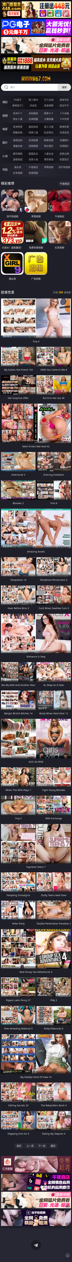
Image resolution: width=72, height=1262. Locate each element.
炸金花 (33, 105)
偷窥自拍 (17, 140)
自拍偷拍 (33, 113)
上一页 (30, 1145)
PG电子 (18, 99)
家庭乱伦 (33, 153)
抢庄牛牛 (64, 105)
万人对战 (48, 99)
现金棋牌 (48, 105)
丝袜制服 (33, 119)
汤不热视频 (64, 167)
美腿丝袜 (17, 145)
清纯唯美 (33, 145)
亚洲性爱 (17, 126)
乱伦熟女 (48, 132)
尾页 (53, 1145)
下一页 (41, 1145)
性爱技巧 (64, 159)
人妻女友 (48, 153)
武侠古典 (64, 153)
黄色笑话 (48, 159)
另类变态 (64, 132)
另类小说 (33, 159)
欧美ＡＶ (48, 113)
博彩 (5, 102)
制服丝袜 (17, 132)
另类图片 (64, 145)
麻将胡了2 (17, 105)
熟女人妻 (17, 119)
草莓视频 (48, 167)
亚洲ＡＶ (17, 113)
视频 (5, 115)
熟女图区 (48, 145)
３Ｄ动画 (64, 113)
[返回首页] (67, 1255)
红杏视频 (17, 172)
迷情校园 (17, 159)
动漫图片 (64, 140)
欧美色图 (48, 140)
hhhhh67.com (36, 78)
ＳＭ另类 (64, 119)
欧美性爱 (64, 126)
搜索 (64, 87)
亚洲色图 (33, 140)
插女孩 (17, 167)
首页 (19, 1145)
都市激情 (17, 153)
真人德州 (33, 99)
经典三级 (33, 132)
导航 (5, 169)
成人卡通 (48, 126)
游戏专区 (64, 99)
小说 (5, 156)
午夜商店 (33, 167)
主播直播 (48, 119)
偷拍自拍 (33, 126)
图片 (5, 142)
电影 (5, 129)
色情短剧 (33, 172)
